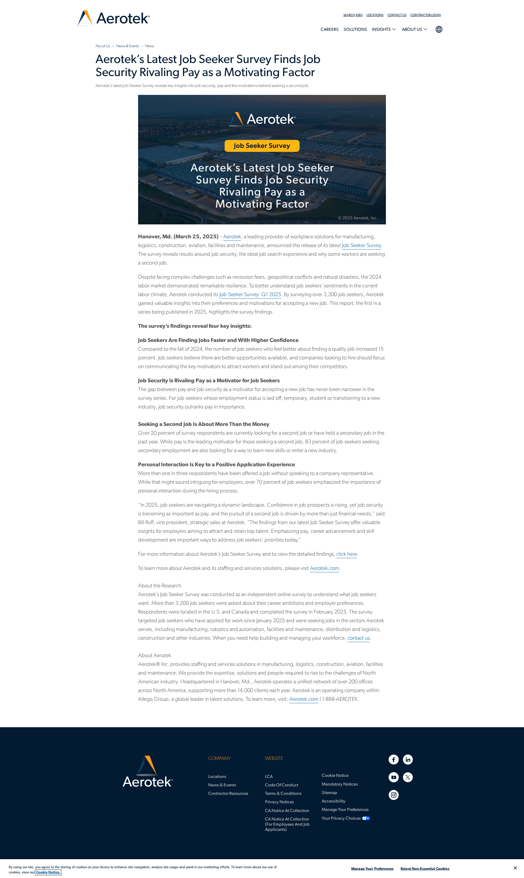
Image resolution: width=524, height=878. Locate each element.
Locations (375, 15)
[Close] (515, 868)
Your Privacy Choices (341, 818)
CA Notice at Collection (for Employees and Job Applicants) (287, 824)
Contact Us (397, 15)
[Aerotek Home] (148, 771)
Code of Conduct (281, 785)
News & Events (222, 785)
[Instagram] (394, 795)
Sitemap (329, 793)
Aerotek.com (324, 568)
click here (347, 554)
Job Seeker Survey (361, 245)
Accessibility (334, 801)
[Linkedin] (408, 759)
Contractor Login (425, 15)
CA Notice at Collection (287, 811)
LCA (269, 777)
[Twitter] (408, 777)
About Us (412, 30)
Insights (382, 30)
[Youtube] (394, 777)
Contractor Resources (228, 794)
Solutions (355, 30)
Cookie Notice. (48, 872)
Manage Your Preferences (345, 810)
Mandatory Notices (340, 784)
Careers (330, 30)
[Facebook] (394, 759)
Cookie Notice (335, 776)
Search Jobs (352, 15)
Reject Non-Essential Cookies (425, 869)
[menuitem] (355, 15)
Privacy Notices (279, 802)
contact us (358, 638)
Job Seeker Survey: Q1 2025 (250, 294)
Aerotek (232, 237)
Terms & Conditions (283, 794)
